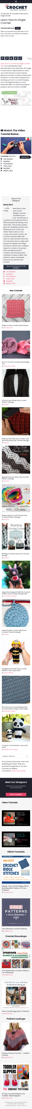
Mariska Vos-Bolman (11, 749)
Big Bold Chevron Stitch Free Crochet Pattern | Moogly (15, 478)
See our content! (16, 794)
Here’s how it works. (7, 36)
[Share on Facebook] (7, 58)
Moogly (6, 404)
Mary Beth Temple (9, 366)
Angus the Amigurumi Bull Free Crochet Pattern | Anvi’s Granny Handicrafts (16, 593)
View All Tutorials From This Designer (16, 267)
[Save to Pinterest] (3, 58)
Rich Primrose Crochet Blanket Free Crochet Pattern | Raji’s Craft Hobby (15, 708)
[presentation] (16, 308)
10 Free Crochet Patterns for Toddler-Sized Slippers (13, 1095)
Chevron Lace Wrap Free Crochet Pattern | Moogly (14, 401)
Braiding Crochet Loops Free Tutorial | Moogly (15, 554)
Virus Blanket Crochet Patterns (14, 929)
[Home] (10, 14)
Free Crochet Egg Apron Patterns (15, 1011)
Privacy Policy (11, 1105)
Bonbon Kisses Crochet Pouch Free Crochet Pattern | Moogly (14, 516)
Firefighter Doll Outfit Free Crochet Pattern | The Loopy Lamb (14, 670)
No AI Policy (22, 1105)
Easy (17, 28)
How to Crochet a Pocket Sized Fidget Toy (15, 363)
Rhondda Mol (8, 328)
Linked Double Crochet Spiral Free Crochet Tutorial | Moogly (14, 631)
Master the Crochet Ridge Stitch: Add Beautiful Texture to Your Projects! (15, 888)
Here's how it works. (18, 771)
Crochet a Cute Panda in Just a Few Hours (15, 746)
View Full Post (25, 157)
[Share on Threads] (16, 58)
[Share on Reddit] (20, 58)
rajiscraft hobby (9, 711)
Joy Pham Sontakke (10, 596)
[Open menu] (16, 1)
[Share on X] (11, 58)
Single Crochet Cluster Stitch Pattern (15, 325)
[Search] (27, 756)
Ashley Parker (8, 673)
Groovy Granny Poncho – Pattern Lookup (16, 1054)
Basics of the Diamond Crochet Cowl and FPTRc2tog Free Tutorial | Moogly (15, 439)
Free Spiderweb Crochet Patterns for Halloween (15, 971)
